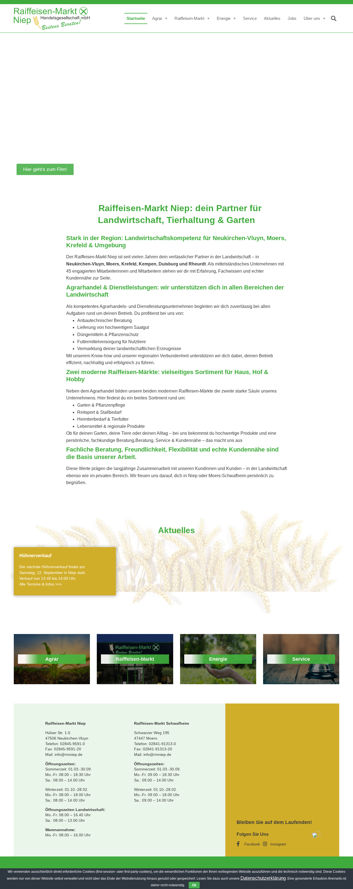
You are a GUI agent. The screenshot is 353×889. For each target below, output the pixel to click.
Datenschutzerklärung (263, 878)
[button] (45, 169)
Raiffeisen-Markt (189, 18)
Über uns (312, 18)
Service (250, 18)
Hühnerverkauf (35, 555)
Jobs (292, 18)
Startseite (136, 18)
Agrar (157, 18)
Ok (194, 885)
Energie (224, 18)
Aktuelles (272, 18)
